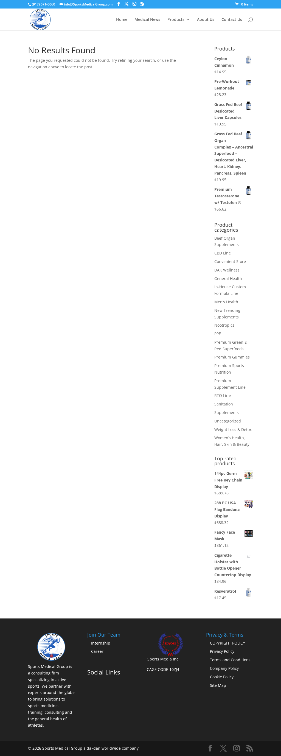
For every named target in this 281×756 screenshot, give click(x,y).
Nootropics (224, 325)
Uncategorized (227, 421)
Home (121, 20)
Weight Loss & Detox (233, 429)
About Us (205, 20)
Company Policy (224, 668)
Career (97, 651)
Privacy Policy (222, 651)
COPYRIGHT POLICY (227, 643)
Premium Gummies (232, 357)
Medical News (147, 20)
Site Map (218, 685)
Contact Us (231, 20)
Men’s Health (226, 301)
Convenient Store (230, 261)
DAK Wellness (227, 270)
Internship (100, 643)
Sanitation (223, 404)
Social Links (103, 672)
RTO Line (222, 395)
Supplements (226, 412)
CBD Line (222, 253)
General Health (228, 278)
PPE (217, 333)
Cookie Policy (222, 676)
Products (175, 20)
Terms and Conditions (230, 659)
